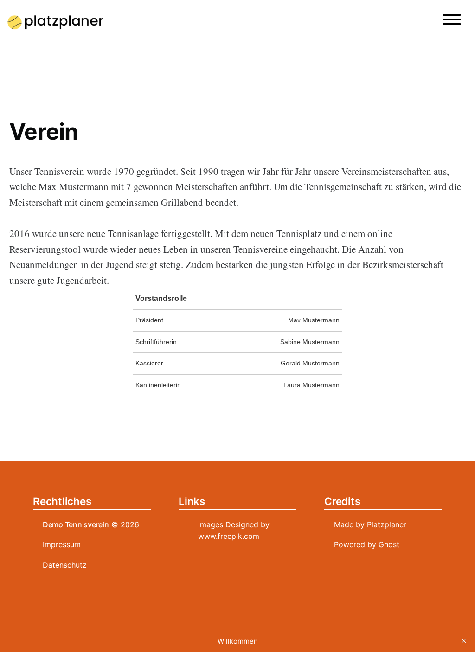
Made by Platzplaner (370, 524)
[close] (463, 640)
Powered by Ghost (366, 544)
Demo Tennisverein (76, 524)
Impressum (62, 544)
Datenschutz (65, 564)
